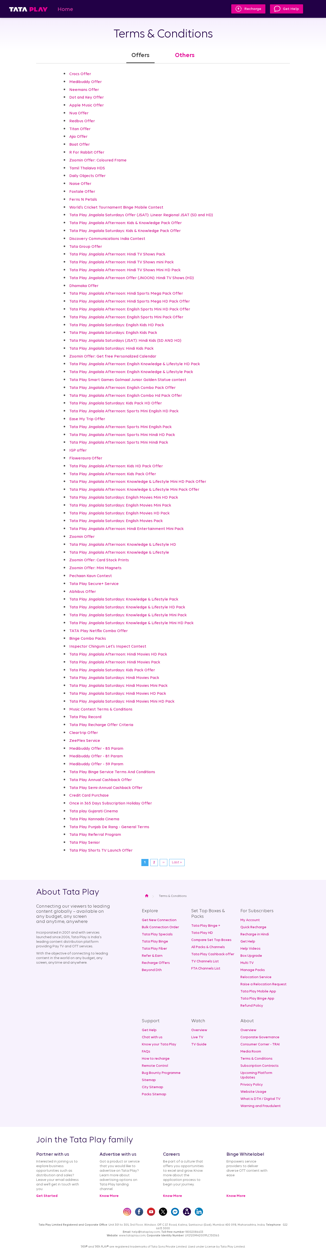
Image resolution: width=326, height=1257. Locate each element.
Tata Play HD (202, 933)
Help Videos (250, 949)
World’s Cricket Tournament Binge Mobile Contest (116, 208)
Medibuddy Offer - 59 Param (96, 764)
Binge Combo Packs (87, 639)
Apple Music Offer (86, 105)
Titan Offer (80, 129)
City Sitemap (152, 1087)
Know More (109, 1196)
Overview (199, 1030)
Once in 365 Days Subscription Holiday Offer (110, 803)
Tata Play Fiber (154, 949)
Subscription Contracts (259, 1066)
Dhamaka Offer (84, 286)
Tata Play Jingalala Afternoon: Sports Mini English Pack (120, 427)
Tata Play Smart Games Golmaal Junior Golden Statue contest (127, 380)
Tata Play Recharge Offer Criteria (101, 725)
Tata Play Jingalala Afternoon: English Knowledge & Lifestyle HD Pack (134, 364)
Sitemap (149, 1080)
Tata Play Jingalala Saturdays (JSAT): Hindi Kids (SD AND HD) (125, 341)
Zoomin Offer (82, 537)
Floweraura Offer (85, 458)
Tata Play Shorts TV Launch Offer (101, 851)
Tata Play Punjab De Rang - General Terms (109, 827)
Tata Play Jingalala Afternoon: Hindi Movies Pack (114, 662)
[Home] (28, 9)
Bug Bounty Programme (161, 1073)
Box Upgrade (251, 956)
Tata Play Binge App (257, 999)
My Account (250, 920)
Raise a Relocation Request (263, 984)
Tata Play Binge (155, 942)
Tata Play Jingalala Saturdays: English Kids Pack (113, 333)
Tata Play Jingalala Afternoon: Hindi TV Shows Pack (117, 254)
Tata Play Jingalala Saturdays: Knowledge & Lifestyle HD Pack (127, 607)
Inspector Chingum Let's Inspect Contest (107, 647)
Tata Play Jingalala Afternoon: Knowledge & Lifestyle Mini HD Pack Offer (137, 482)
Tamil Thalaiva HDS (87, 168)
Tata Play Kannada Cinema (94, 819)
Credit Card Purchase (89, 796)
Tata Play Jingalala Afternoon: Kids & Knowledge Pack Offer (125, 223)
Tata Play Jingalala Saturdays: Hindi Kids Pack (111, 349)
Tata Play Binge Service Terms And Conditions (112, 772)
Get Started (47, 1196)
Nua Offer (79, 113)
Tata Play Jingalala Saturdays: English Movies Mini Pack (120, 505)
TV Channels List (205, 961)
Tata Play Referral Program (95, 835)
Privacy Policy (251, 1085)
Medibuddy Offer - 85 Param (96, 749)
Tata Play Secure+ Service (94, 584)
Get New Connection (159, 920)
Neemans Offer (84, 90)
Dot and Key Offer (86, 97)
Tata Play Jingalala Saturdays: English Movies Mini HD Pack (123, 498)
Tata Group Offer (85, 247)
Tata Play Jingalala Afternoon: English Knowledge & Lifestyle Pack (131, 372)
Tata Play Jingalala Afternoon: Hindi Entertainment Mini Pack (126, 529)
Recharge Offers (156, 963)
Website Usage (253, 1092)
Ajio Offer (78, 137)
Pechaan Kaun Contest (90, 576)
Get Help (291, 9)
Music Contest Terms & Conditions (100, 709)
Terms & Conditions (256, 1059)
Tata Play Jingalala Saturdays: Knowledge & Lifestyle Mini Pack (128, 615)
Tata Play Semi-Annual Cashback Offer (106, 788)
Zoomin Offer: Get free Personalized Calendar (112, 356)
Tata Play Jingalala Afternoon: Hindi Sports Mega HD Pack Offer (129, 301)
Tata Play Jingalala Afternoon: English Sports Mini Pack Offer (126, 317)
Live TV (197, 1037)
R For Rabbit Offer (86, 153)
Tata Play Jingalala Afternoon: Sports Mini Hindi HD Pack (122, 435)
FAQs (146, 1052)
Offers (140, 55)
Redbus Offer (82, 121)
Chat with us (152, 1037)
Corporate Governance (259, 1037)
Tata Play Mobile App (258, 991)
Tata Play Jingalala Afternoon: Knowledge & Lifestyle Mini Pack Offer (134, 490)
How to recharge (156, 1059)
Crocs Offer (80, 74)
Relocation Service (255, 977)
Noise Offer (80, 184)
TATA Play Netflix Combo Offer (98, 631)
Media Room (250, 1052)
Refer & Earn (152, 956)
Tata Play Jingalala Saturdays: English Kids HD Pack (116, 325)
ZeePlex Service (84, 741)
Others (185, 55)
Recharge (252, 9)
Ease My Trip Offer (87, 419)
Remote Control (155, 1066)
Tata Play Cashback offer (212, 954)
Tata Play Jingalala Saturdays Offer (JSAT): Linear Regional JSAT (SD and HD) (141, 215)
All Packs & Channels (208, 947)
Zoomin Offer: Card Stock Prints (99, 560)
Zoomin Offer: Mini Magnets (95, 568)
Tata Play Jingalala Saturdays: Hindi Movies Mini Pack (118, 686)
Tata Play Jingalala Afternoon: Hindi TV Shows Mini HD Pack (125, 270)
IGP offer (78, 450)
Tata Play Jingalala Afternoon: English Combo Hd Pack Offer (125, 396)
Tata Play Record (85, 717)
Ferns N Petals (83, 200)
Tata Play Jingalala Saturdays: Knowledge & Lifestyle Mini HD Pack (131, 623)
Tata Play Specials (157, 934)
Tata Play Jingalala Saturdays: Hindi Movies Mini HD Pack (121, 702)
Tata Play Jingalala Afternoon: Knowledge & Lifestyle (119, 553)
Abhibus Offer (82, 592)
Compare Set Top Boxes (211, 940)
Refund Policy (251, 1006)
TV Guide (199, 1044)
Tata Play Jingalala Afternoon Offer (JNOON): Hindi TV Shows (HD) (131, 278)
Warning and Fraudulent (260, 1106)
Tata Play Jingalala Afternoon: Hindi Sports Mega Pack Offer (126, 294)
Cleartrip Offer (83, 733)
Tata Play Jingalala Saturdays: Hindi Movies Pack (114, 678)
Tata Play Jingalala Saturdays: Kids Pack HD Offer (115, 403)
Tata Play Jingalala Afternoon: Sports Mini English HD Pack (124, 411)
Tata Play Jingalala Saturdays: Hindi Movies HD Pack (117, 694)
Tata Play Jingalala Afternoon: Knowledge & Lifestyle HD (122, 545)
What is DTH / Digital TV (260, 1099)
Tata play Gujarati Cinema (93, 811)
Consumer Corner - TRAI (260, 1044)
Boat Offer (79, 145)
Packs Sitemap (154, 1094)
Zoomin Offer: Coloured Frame (98, 160)
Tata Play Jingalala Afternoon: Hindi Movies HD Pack (118, 654)
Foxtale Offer (82, 192)
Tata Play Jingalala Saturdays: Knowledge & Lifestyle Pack (123, 599)
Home (65, 9)
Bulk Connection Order (160, 927)
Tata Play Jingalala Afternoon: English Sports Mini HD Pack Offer (129, 309)
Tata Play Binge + (205, 926)
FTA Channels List (205, 969)
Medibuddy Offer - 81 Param (96, 756)
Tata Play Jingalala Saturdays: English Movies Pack (116, 521)
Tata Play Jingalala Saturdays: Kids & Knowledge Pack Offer (125, 231)
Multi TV (247, 963)
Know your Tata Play (159, 1044)
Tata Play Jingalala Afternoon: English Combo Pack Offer (122, 388)
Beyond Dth (152, 970)
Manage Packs (252, 970)
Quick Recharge (253, 927)
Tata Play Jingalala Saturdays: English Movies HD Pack (119, 513)
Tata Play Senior (84, 843)
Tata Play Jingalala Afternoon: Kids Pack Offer (112, 474)
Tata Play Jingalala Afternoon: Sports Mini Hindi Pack (118, 443)
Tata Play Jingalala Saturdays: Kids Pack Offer (112, 670)
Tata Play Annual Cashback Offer (100, 780)
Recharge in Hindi (254, 934)
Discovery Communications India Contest (107, 239)
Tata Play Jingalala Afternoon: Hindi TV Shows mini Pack (121, 262)
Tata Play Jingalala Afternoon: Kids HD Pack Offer (116, 466)
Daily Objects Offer (87, 176)
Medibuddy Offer (85, 82)
